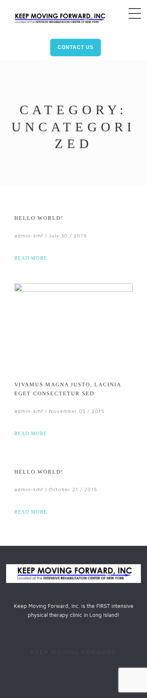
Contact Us (76, 47)
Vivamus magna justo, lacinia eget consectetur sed (67, 389)
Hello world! (38, 218)
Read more (31, 258)
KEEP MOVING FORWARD (73, 652)
